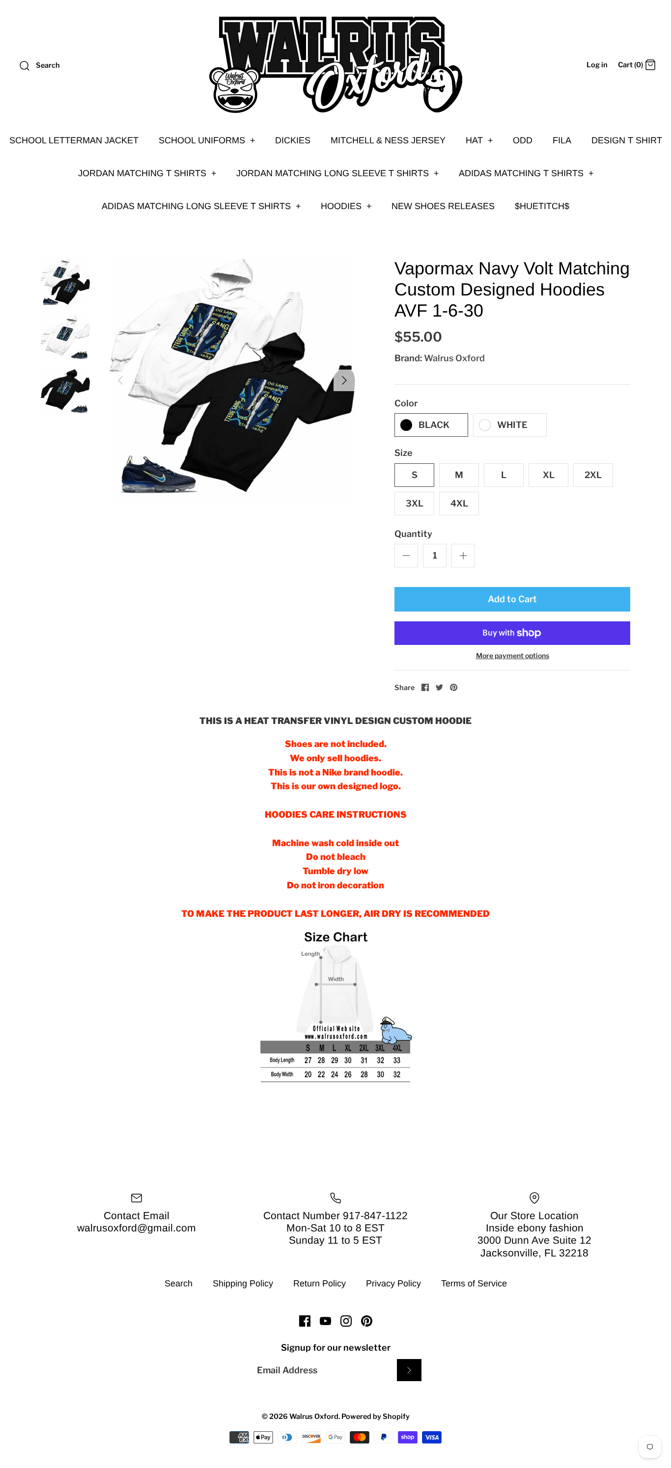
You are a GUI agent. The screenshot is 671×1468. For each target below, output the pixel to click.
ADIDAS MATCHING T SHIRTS (526, 173)
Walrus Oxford (454, 358)
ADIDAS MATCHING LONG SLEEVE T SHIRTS (201, 206)
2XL (593, 475)
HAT (479, 140)
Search (179, 1283)
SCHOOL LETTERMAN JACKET (74, 140)
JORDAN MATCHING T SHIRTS (147, 173)
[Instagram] (346, 1321)
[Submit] (409, 1370)
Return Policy (319, 1283)
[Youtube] (325, 1321)
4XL (459, 503)
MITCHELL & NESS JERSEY (388, 140)
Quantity (413, 534)
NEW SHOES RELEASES (443, 206)
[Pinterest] (366, 1321)
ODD (522, 140)
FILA (562, 140)
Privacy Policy (393, 1283)
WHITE (512, 425)
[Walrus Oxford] (335, 65)
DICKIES (292, 140)
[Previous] (120, 380)
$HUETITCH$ (542, 206)
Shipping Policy (243, 1283)
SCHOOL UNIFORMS (207, 140)
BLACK (434, 425)
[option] (232, 380)
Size (403, 453)
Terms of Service (474, 1283)
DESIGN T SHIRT (626, 140)
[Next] (344, 380)
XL (549, 475)
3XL (414, 503)
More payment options (512, 656)
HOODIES (346, 206)
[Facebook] (304, 1321)
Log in (597, 64)
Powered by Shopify (375, 1416)
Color (406, 403)
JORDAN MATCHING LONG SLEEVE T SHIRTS (337, 173)
